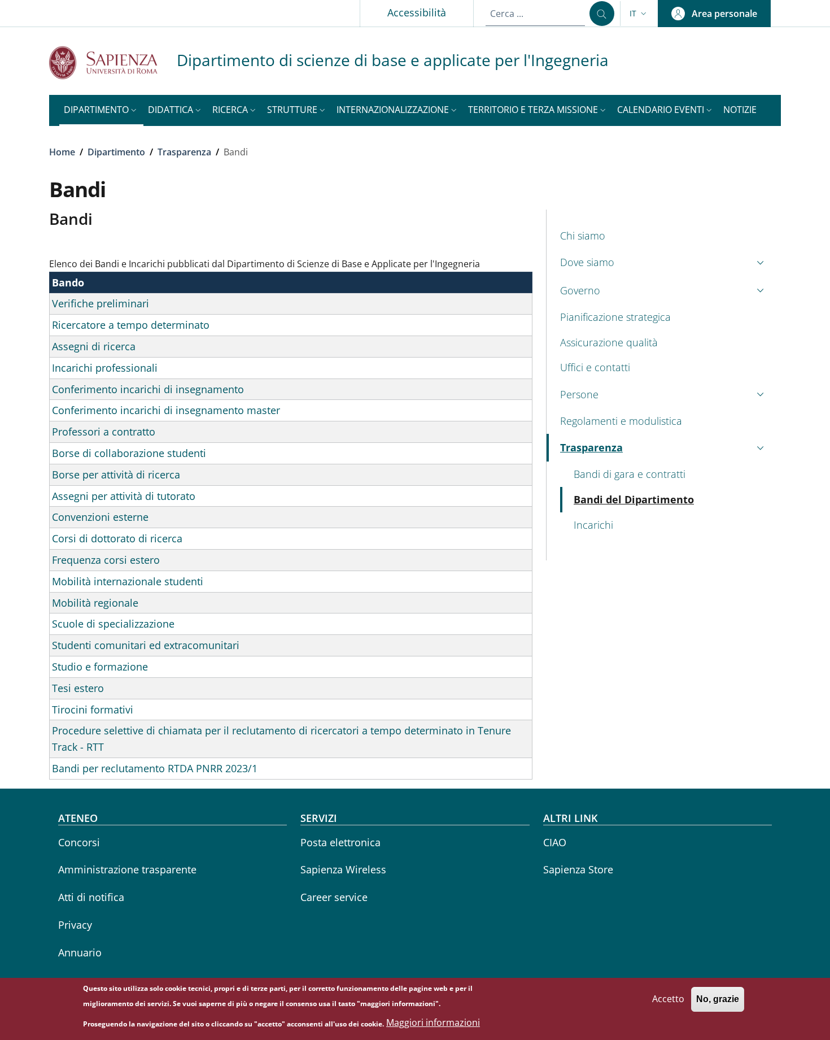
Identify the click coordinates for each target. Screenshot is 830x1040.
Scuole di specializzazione (113, 623)
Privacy (75, 925)
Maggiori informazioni (433, 1023)
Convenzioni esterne (100, 517)
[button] (639, 14)
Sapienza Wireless (343, 869)
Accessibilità (416, 12)
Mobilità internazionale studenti (127, 581)
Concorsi (79, 842)
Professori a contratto (103, 431)
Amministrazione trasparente (127, 869)
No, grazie (717, 999)
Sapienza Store (578, 869)
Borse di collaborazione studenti (129, 453)
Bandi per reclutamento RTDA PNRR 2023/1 (154, 768)
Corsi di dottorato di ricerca (117, 538)
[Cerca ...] (601, 13)
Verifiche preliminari (100, 303)
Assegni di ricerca (94, 346)
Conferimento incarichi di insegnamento (148, 389)
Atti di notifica (91, 897)
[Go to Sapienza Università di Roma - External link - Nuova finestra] (113, 62)
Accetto (668, 999)
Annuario (80, 952)
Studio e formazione (100, 666)
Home (62, 152)
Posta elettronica (340, 842)
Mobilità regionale (95, 603)
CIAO (554, 842)
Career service (334, 897)
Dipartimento (116, 152)
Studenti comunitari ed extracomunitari (145, 645)
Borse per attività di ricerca (116, 474)
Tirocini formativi (92, 709)
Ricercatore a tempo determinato (130, 325)
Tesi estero (78, 688)
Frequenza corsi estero (106, 560)
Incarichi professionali (105, 368)
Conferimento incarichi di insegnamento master (166, 410)
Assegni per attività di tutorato (123, 496)
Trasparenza (184, 152)
